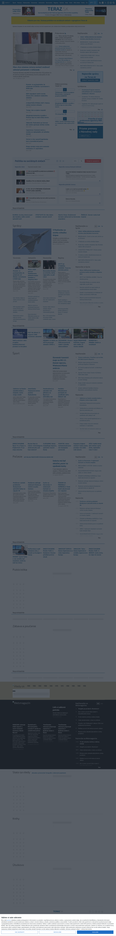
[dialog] (58, 925)
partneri (9, 920)
